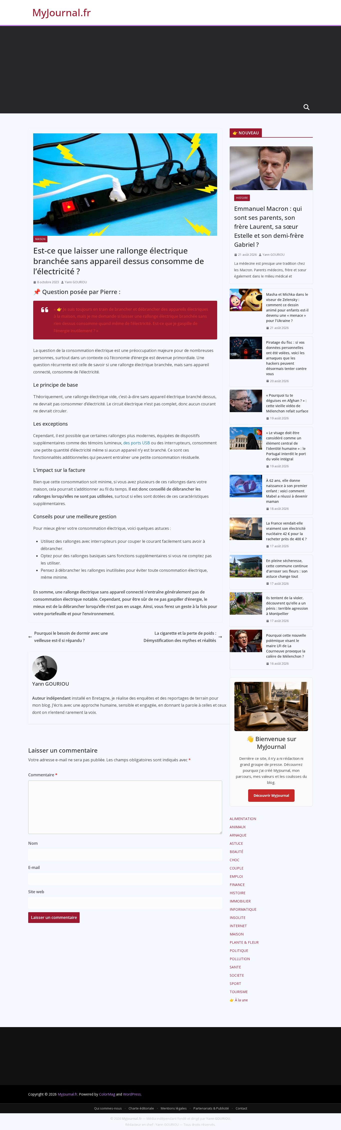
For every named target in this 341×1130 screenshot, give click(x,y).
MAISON (40, 239)
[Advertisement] (170, 63)
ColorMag (107, 1094)
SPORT (235, 983)
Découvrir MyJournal (271, 795)
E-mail (34, 867)
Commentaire (42, 775)
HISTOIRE (242, 198)
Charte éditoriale (141, 1108)
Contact (241, 1108)
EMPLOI (236, 876)
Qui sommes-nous (108, 1108)
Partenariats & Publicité (211, 1108)
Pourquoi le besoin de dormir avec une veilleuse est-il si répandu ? (71, 636)
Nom (33, 843)
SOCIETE (237, 975)
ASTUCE (236, 843)
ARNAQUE (238, 835)
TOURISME (239, 991)
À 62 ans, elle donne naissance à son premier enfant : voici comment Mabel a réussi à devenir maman (287, 491)
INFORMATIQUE (243, 909)
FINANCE (237, 884)
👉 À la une (239, 1000)
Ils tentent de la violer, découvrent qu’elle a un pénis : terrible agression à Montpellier (287, 605)
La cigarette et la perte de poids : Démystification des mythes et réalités (180, 636)
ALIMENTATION (243, 818)
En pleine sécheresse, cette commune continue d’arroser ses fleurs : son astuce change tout (287, 568)
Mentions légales (174, 1108)
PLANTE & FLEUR (244, 942)
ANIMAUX (238, 827)
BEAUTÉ (236, 851)
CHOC (234, 859)
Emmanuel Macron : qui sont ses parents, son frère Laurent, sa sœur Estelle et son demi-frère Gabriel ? (269, 226)
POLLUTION (240, 958)
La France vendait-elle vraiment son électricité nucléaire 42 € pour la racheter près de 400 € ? (286, 531)
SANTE (235, 967)
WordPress (132, 1094)
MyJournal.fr (61, 12)
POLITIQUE (239, 950)
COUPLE (236, 868)
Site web (36, 891)
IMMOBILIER (240, 901)
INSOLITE (237, 917)
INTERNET (238, 925)
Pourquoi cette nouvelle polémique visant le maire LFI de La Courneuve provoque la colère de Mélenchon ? (286, 646)
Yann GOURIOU (76, 282)
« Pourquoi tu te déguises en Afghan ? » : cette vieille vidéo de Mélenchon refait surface (287, 403)
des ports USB (136, 443)
